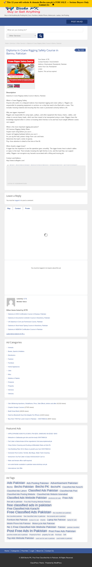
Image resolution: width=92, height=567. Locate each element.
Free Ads (68, 497)
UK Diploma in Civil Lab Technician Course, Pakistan (25, 322)
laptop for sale (72, 520)
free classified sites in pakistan (34, 516)
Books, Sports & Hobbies (16, 351)
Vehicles (11, 394)
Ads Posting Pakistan (38, 483)
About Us (39, 551)
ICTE (25, 299)
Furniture (11, 363)
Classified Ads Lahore (17, 491)
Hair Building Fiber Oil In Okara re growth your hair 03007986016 (29, 449)
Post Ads (24, 551)
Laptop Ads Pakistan (56, 520)
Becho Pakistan (24, 486)
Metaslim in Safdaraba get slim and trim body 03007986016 (27, 437)
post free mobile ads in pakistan (17, 535)
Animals (10, 347)
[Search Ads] (40, 35)
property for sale (48, 535)
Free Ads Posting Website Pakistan (37, 502)
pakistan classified (73, 527)
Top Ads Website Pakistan (20, 538)
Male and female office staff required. (20, 460)
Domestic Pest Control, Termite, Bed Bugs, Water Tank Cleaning (29, 453)
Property (11, 386)
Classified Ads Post (68, 491)
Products (11, 382)
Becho (10, 487)
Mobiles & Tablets (14, 378)
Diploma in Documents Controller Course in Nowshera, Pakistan (29, 318)
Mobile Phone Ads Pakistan (19, 523)
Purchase (58, 535)
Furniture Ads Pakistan (17, 520)
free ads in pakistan (14, 502)
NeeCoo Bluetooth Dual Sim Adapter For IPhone (24, 415)
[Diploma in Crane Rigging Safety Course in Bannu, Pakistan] (20, 71)
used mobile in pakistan (64, 538)
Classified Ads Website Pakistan (27, 497)
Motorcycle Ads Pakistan (43, 523)
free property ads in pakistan (56, 516)
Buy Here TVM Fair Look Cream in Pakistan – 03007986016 (27, 419)
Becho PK (42, 486)
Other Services (21, 43)
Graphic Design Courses (16, 407)
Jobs (9, 370)
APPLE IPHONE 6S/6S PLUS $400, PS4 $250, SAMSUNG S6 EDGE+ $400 (32, 434)
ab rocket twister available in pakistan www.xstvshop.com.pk (27, 464)
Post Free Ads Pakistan (62, 531)
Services (12, 43)
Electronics (11, 355)
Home (7, 43)
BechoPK (56, 486)
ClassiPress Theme (37, 563)
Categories (15, 551)
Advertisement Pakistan (64, 483)
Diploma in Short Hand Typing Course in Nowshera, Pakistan (28, 325)
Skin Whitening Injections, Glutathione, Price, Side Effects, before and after (32, 403)
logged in (18, 200)
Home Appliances (14, 367)
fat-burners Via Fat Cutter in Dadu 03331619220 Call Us (26, 457)
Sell (64, 535)
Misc (9, 374)
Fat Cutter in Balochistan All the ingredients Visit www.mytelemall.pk (30, 441)
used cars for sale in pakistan (45, 538)
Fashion (10, 359)
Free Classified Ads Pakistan (29, 512)
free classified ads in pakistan (29, 505)
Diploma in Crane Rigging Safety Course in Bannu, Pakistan (32, 51)
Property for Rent (34, 535)
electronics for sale (55, 498)
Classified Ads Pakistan (43, 490)
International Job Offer (15, 468)
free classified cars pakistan (62, 513)
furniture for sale (34, 520)
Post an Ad (77, 22)
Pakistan (61, 527)
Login (32, 551)
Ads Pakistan (16, 482)
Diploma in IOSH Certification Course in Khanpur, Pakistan (27, 314)
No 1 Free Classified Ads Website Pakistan (31, 527)
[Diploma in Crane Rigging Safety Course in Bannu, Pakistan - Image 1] (10, 86)
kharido (42, 520)
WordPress (58, 563)
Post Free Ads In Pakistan (27, 530)
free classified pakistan (14, 516)
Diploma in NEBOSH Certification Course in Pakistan (25, 329)
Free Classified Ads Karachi (23, 508)
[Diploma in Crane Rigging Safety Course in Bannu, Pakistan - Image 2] (17, 86)
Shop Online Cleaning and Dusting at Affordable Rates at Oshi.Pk (29, 445)
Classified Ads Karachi (72, 487)
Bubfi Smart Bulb (13, 411)
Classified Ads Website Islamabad (52, 494)
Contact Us (49, 551)
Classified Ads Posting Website (21, 494)
